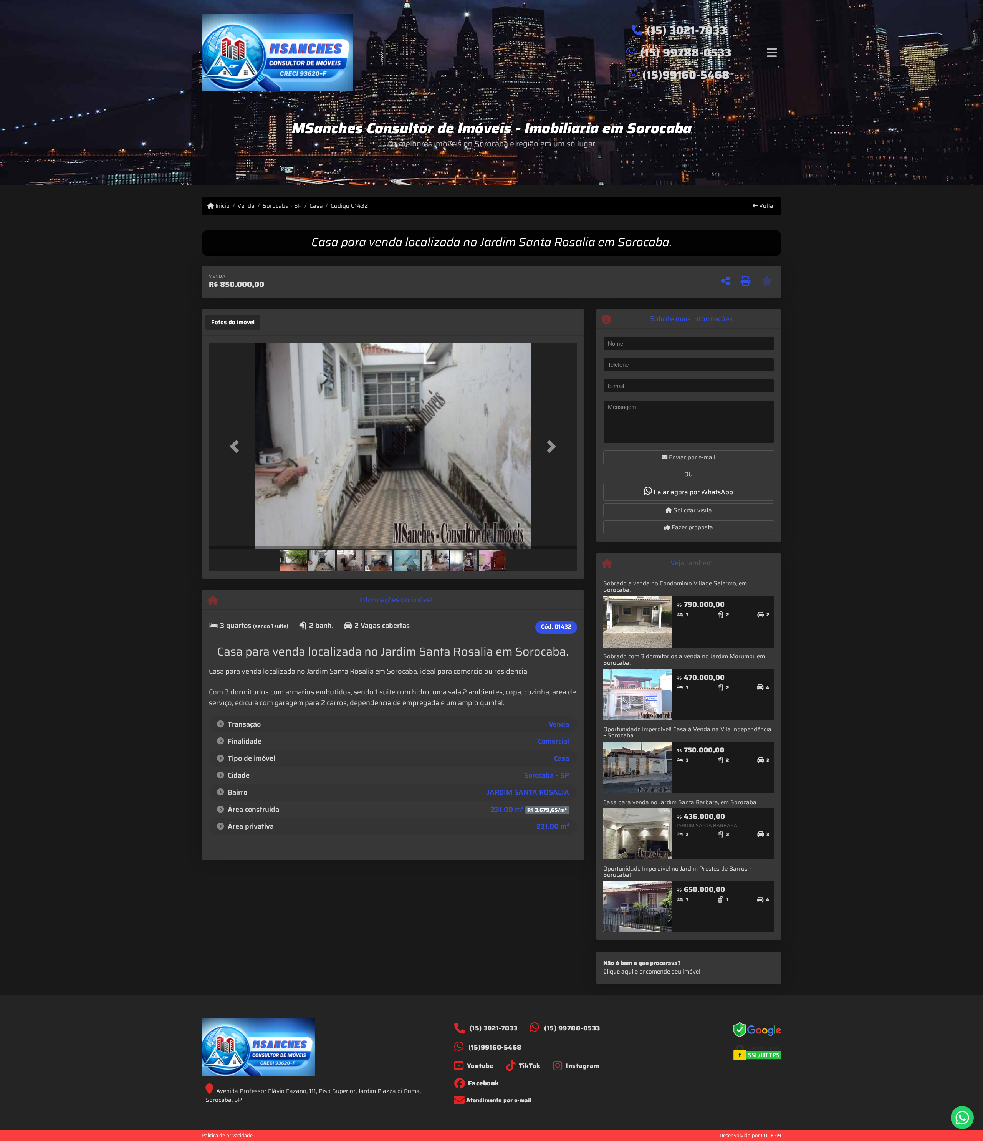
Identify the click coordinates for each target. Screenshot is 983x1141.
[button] (236, 446)
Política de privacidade (227, 1135)
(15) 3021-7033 (686, 30)
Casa (316, 206)
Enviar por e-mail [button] (691, 457)
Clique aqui (618, 971)
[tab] (232, 322)
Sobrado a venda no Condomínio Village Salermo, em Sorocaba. (675, 587)
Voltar (767, 206)
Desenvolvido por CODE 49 (750, 1135)
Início (222, 206)
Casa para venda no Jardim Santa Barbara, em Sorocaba (679, 802)
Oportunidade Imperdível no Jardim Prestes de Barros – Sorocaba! (677, 872)
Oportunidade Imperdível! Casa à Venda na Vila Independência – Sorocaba (687, 732)
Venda (246, 206)
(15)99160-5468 (686, 75)
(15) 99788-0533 (685, 52)
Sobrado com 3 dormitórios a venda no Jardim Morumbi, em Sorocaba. (684, 659)
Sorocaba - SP (282, 206)
